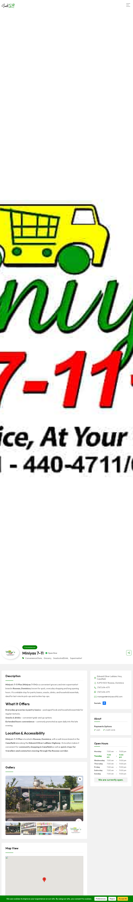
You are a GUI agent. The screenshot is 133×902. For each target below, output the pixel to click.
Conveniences (29, 647)
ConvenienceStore (33, 658)
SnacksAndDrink (60, 658)
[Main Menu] (128, 5)
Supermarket (76, 658)
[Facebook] (104, 703)
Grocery (47, 658)
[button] (44, 879)
